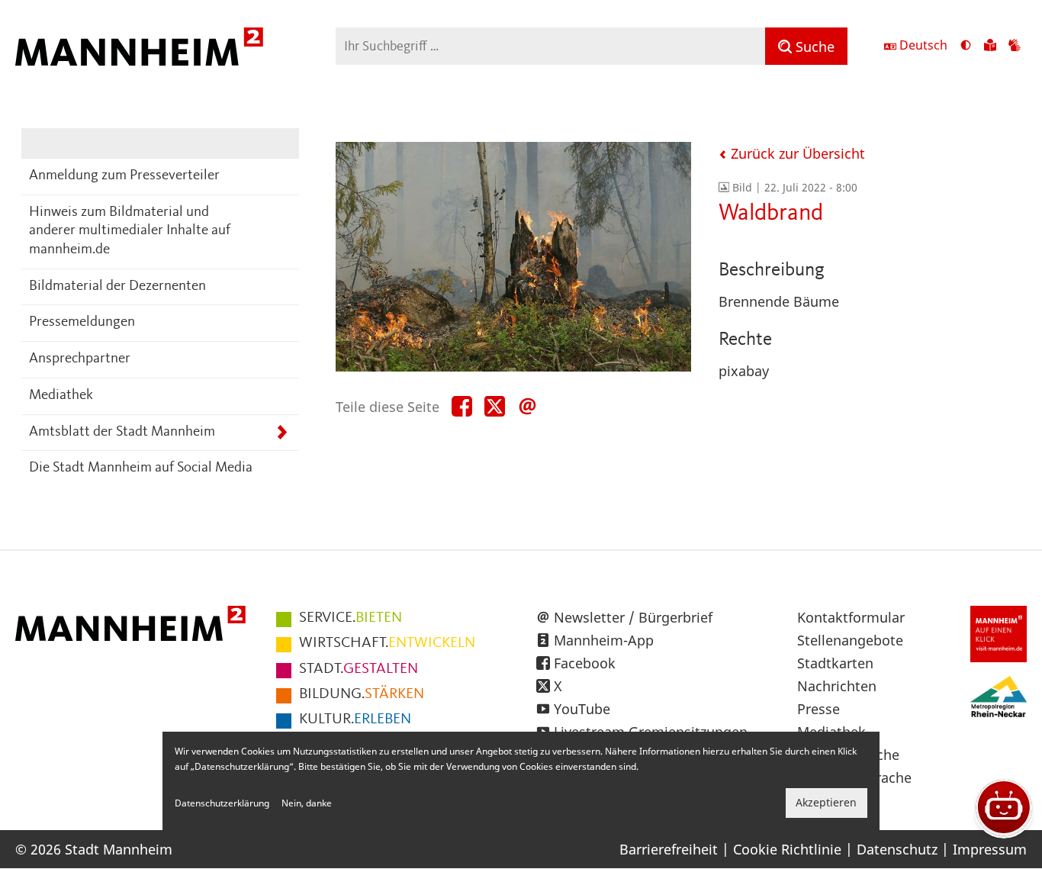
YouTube (582, 709)
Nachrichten (836, 686)
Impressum (990, 849)
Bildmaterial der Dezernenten (117, 286)
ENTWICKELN (387, 643)
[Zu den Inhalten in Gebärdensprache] (1014, 46)
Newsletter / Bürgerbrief (633, 617)
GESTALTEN (358, 669)
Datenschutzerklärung (222, 803)
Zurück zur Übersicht (796, 153)
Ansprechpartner (79, 359)
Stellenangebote (850, 640)
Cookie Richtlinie (787, 849)
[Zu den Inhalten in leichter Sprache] (990, 46)
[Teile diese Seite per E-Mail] (527, 407)
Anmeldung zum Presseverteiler (124, 176)
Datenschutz (897, 849)
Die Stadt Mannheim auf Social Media (140, 468)
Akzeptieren (826, 803)
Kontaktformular (851, 617)
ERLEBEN (355, 719)
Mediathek (61, 395)
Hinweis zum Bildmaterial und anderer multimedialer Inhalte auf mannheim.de (129, 231)
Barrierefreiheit (668, 849)
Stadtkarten (835, 663)
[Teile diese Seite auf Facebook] (462, 407)
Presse (818, 709)
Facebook (585, 663)
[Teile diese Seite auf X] (494, 407)
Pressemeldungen (82, 322)
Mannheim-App (604, 640)
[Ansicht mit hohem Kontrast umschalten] (966, 46)
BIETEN (350, 618)
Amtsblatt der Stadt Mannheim (122, 432)
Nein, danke (306, 803)
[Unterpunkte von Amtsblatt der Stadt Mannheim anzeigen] (282, 433)
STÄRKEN (361, 694)
